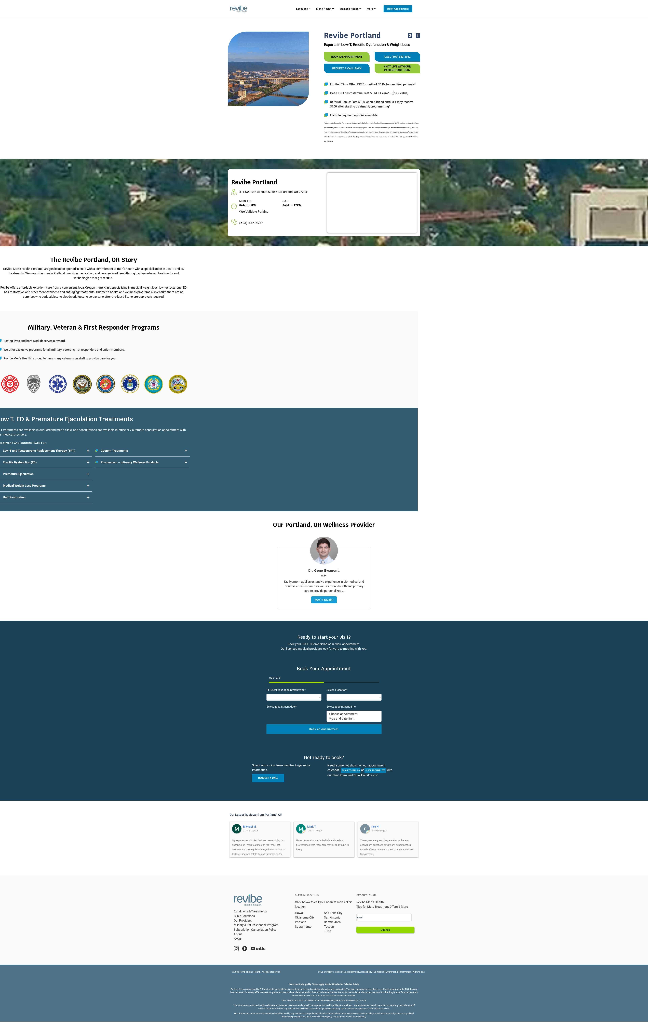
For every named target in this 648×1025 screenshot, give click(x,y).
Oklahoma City (305, 917)
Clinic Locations (244, 916)
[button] (142, 451)
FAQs (237, 938)
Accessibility (365, 971)
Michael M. (250, 826)
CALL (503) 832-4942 (397, 56)
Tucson (329, 926)
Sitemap (353, 971)
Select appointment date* (281, 706)
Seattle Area (332, 922)
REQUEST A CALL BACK (346, 68)
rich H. (375, 826)
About (238, 934)
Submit (385, 929)
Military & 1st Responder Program (256, 925)
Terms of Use (341, 971)
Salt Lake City (333, 913)
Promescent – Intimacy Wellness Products (130, 462)
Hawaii (299, 913)
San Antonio (332, 917)
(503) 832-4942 (251, 223)
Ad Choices (419, 971)
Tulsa (327, 931)
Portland (300, 922)
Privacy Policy (325, 971)
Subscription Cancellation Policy (255, 929)
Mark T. (312, 826)
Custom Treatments (114, 450)
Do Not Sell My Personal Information (392, 971)
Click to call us (351, 770)
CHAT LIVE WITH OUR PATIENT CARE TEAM (397, 68)
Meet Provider (324, 600)
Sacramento (303, 926)
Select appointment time (341, 706)
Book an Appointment (346, 56)
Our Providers (243, 920)
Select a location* (337, 690)
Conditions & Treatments (250, 911)
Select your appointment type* (288, 690)
